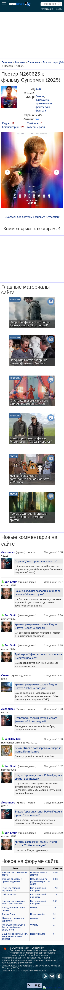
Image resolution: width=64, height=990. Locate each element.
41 (54, 918)
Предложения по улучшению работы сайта (40, 881)
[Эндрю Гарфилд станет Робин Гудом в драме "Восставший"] (32, 313)
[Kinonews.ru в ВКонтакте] (52, 976)
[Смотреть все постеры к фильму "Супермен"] (32, 216)
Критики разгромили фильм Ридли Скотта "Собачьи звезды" (36, 626)
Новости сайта (37, 914)
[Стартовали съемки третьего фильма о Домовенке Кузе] (32, 391)
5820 (55, 879)
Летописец (8, 552)
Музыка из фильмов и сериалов (13, 919)
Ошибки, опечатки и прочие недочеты (12, 880)
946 (55, 901)
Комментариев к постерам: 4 (32, 228)
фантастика (43, 106)
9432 (55, 872)
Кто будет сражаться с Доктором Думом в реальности (13, 927)
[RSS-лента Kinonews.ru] (45, 976)
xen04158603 (12, 738)
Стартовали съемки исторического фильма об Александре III (36, 719)
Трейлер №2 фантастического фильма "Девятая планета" (38, 656)
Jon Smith (11, 581)
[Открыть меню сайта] (4, 4)
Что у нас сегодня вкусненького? (11, 889)
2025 (38, 88)
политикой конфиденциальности (18, 960)
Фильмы (34, 907)
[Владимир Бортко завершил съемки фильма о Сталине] (32, 351)
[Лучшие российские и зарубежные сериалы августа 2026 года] (32, 470)
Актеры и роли (36, 126)
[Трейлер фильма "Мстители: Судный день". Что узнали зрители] (32, 507)
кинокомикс (43, 99)
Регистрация (47, 9)
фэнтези (41, 110)
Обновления (38, 948)
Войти (59, 9)
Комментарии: (13, 126)
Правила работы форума (38, 873)
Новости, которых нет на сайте (14, 873)
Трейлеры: (34, 123)
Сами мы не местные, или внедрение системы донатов (15, 936)
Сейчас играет (9, 894)
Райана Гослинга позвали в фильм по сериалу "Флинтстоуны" (37, 592)
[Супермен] (9, 98)
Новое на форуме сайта (30, 861)
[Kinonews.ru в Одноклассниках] (59, 976)
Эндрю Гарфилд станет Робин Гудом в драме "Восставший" (38, 777)
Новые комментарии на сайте (29, 540)
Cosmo (5, 675)
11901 (56, 894)
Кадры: (8, 123)
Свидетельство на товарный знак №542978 (24, 970)
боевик (40, 96)
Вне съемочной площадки (38, 889)
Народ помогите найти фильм (13, 908)
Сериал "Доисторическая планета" (36, 561)
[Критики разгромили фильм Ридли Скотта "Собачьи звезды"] (32, 429)
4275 (55, 888)
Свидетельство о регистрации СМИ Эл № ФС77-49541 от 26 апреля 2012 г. (31, 967)
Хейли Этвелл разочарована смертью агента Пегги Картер (38, 749)
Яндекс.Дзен (8, 914)
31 (54, 914)
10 (54, 907)
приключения (44, 103)
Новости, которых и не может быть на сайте (13, 902)
